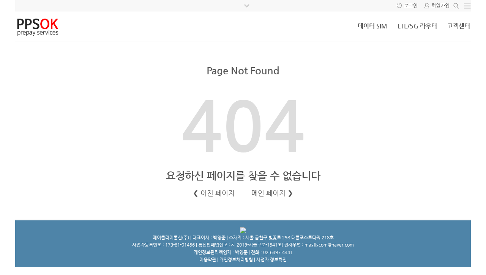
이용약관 (207, 259)
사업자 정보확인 (271, 259)
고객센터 (458, 26)
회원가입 (440, 5)
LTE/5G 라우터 (417, 26)
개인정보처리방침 (236, 259)
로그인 (411, 5)
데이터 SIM (372, 26)
